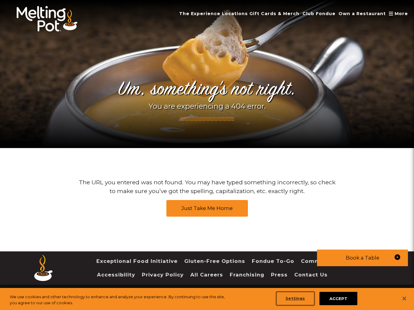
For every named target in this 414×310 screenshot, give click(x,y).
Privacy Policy (163, 275)
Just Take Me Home (207, 208)
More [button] (399, 13)
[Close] (404, 298)
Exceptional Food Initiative (137, 261)
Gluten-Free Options (214, 261)
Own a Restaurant (362, 13)
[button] (362, 258)
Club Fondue (319, 13)
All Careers (206, 275)
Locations (235, 13)
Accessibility (116, 275)
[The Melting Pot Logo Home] (47, 18)
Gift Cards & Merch (274, 13)
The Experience (199, 13)
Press (279, 275)
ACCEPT (338, 298)
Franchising (247, 275)
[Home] (43, 276)
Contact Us (311, 275)
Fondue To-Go (273, 261)
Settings (295, 298)
